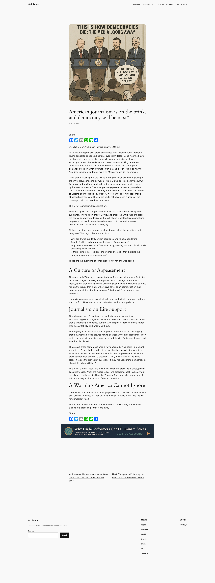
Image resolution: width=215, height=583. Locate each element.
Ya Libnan (33, 4)
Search (31, 531)
